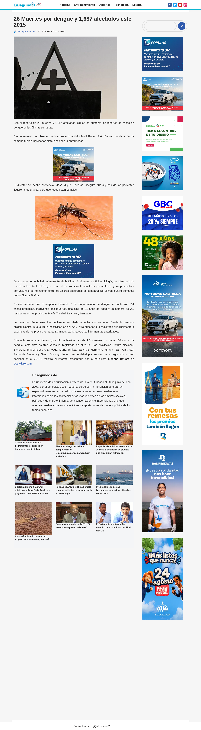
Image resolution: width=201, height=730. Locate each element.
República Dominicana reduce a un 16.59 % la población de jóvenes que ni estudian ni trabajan (114, 449)
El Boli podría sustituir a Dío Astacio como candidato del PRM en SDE (113, 527)
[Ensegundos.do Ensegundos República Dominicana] (27, 4)
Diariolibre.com (23, 363)
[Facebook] (170, 5)
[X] (175, 5)
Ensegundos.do (26, 31)
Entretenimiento (84, 4)
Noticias (64, 4)
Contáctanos (81, 726)
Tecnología (121, 4)
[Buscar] (181, 26)
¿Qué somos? (101, 726)
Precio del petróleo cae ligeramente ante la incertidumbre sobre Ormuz (113, 490)
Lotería (137, 4)
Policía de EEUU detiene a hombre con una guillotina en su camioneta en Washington (74, 490)
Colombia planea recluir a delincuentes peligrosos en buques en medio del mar (29, 445)
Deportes (104, 4)
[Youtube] (180, 5)
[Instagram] (185, 5)
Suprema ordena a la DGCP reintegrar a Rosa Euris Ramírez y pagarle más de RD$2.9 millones (32, 490)
